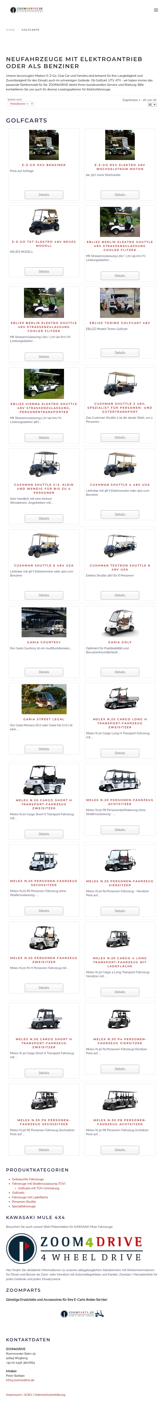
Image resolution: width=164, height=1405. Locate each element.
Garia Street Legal (44, 719)
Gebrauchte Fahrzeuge (28, 1179)
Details (44, 195)
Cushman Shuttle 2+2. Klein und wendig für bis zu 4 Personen (44, 489)
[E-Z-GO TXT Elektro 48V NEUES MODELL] (44, 221)
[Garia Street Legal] (44, 699)
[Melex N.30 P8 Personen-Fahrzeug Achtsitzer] (120, 1100)
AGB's (28, 1395)
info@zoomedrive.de (20, 1380)
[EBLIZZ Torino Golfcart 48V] (120, 302)
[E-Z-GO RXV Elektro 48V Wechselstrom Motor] (120, 145)
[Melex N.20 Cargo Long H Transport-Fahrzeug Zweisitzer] (120, 699)
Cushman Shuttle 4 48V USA (120, 485)
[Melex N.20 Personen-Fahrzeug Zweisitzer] (44, 938)
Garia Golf (120, 642)
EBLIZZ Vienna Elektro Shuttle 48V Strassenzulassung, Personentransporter (44, 408)
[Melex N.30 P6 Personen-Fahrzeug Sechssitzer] (44, 1100)
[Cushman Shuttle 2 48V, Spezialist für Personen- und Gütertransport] (120, 383)
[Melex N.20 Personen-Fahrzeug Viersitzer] (120, 861)
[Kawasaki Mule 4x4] (74, 1248)
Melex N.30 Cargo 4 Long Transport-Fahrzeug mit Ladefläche (120, 962)
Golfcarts (18, 1193)
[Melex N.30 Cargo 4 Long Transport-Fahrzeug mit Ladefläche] (120, 938)
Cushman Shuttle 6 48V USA (44, 565)
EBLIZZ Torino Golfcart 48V (120, 323)
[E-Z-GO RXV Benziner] (44, 145)
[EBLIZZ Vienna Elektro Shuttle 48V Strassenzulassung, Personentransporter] (44, 383)
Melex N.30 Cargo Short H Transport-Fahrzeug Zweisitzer (44, 1043)
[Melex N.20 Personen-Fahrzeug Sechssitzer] (44, 861)
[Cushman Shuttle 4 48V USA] (120, 464)
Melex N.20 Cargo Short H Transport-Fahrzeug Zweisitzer (44, 804)
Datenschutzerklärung (50, 1395)
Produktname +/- (19, 103)
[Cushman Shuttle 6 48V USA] (44, 545)
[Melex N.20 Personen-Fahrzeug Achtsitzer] (120, 780)
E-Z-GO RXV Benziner (44, 165)
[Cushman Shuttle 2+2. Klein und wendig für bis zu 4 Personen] (44, 464)
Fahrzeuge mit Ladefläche (30, 1197)
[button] (156, 10)
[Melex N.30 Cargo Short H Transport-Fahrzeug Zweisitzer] (44, 1019)
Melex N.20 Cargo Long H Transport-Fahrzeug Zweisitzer (120, 723)
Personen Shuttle (24, 1202)
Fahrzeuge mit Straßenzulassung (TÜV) (38, 1184)
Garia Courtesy (44, 642)
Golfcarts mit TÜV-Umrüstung (38, 1188)
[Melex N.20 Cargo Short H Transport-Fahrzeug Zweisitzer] (44, 780)
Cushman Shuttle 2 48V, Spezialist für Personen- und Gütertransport (120, 408)
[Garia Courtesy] (44, 622)
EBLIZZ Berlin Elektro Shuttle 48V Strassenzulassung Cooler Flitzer (120, 246)
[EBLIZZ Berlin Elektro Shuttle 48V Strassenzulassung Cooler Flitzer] (120, 222)
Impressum (14, 1395)
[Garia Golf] (120, 622)
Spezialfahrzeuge (24, 1206)
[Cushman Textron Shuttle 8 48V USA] (120, 545)
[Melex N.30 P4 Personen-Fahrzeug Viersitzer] (120, 1019)
